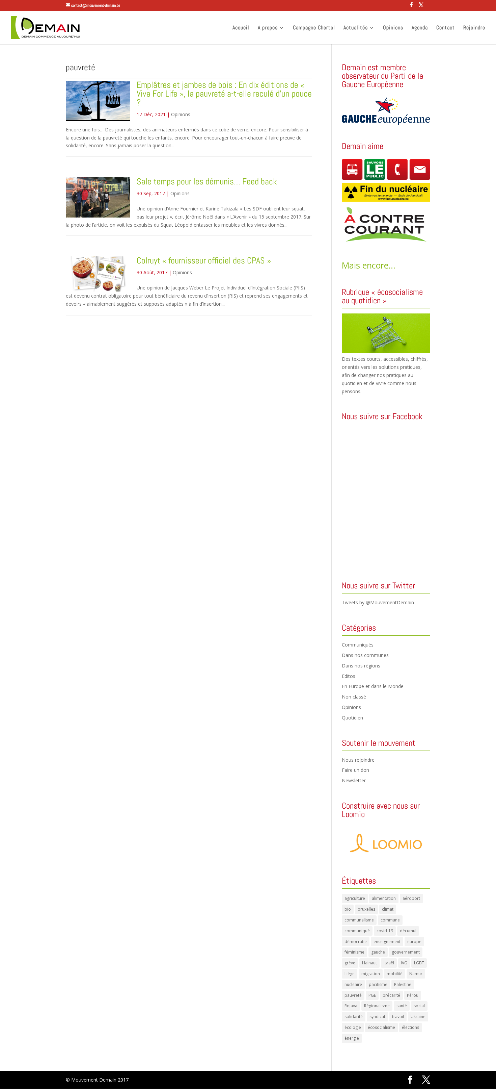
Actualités (355, 28)
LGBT (419, 963)
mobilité (395, 974)
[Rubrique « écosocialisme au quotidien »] (386, 351)
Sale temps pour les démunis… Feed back (207, 181)
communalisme (359, 920)
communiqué (357, 931)
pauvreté (353, 995)
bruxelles (366, 909)
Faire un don (355, 770)
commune (390, 920)
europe (414, 941)
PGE (372, 995)
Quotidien (352, 717)
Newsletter (354, 780)
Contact (445, 28)
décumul (408, 931)
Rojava (351, 1006)
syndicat (377, 1016)
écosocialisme (381, 1027)
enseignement (387, 941)
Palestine (402, 984)
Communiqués (358, 644)
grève (350, 963)
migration (370, 974)
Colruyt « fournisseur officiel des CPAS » (204, 260)
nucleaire (353, 984)
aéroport (411, 898)
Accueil (240, 28)
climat (387, 909)
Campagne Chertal (314, 28)
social (419, 1006)
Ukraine (418, 1016)
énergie (352, 1038)
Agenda (420, 28)
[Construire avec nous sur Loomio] (386, 843)
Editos (348, 676)
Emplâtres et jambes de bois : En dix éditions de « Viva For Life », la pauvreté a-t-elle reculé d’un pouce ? (224, 93)
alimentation (384, 898)
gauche (378, 952)
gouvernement (406, 952)
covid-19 (385, 931)
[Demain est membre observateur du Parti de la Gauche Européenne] (386, 111)
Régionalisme (377, 1006)
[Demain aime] (386, 169)
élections (410, 1027)
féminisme (354, 952)
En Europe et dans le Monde (373, 686)
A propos (268, 28)
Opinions (393, 28)
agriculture (355, 898)
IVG (404, 963)
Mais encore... (368, 265)
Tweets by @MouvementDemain (378, 602)
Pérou (412, 995)
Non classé (354, 696)
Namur (415, 974)
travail (398, 1016)
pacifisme (378, 984)
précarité (391, 995)
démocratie (356, 941)
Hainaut (369, 963)
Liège (350, 974)
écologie (353, 1027)
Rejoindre (474, 28)
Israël (389, 963)
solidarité (354, 1016)
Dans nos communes (365, 655)
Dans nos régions (361, 665)
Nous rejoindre (358, 760)
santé (401, 1006)
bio (348, 909)
